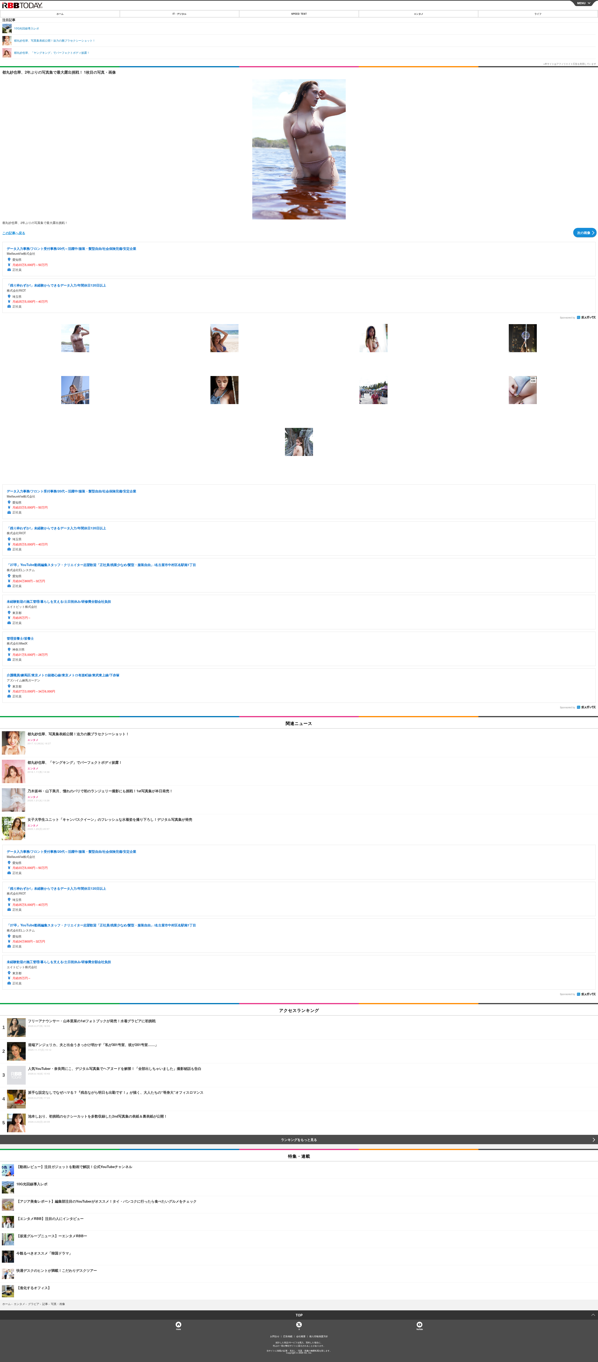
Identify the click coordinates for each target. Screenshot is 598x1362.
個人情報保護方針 (318, 1336)
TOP (299, 1315)
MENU (581, 3)
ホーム (60, 14)
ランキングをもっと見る (299, 1139)
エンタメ (418, 14)
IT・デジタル (179, 14)
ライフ (537, 14)
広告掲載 (287, 1336)
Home (178, 1329)
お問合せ (274, 1336)
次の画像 (583, 232)
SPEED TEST (299, 14)
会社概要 (301, 1336)
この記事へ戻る (13, 232)
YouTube (419, 1329)
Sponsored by (567, 317)
